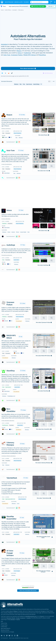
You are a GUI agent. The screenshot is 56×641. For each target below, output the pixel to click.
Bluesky (13, 618)
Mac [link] (21, 84)
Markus (15, 611)
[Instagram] (14, 635)
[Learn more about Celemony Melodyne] (4, 443)
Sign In (51, 2)
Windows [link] (16, 84)
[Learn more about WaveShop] (4, 371)
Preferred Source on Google (7, 632)
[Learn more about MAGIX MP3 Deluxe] (4, 336)
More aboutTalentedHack (43, 498)
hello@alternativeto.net (31, 616)
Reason (19, 51)
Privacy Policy (4, 625)
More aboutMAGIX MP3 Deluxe (43, 355)
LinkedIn (29, 618)
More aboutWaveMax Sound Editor (43, 537)
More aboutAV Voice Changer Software (43, 571)
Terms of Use (4, 623)
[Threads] (12, 635)
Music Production (17, 133)
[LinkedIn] (17, 635)
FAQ (2, 621)
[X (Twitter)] (4, 635)
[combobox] (39, 2)
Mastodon (8, 618)
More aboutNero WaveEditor (43, 429)
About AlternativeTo (5, 628)
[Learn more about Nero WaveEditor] (4, 409)
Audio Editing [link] (36, 84)
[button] (44, 120)
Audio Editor (16, 259)
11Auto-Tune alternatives (7, 164)
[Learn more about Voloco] (4, 211)
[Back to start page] (2, 2)
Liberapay (12, 619)
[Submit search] (31, 2)
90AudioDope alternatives (7, 255)
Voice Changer (17, 570)
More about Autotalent (27, 68)
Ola (11, 611)
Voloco (20, 53)
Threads (18, 618)
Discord (42, 616)
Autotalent (4, 44)
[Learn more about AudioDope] (4, 245)
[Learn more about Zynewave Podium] (4, 303)
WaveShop (42, 55)
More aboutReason (43, 135)
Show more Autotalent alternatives (28, 590)
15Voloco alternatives (6, 218)
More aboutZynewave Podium (43, 322)
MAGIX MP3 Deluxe (29, 55)
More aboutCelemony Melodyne (43, 462)
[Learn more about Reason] (4, 115)
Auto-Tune (7, 55)
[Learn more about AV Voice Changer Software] (4, 551)
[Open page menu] (54, 2)
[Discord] (1, 635)
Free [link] (24, 84)
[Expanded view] (49, 81)
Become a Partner (5, 630)
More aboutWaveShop (43, 391)
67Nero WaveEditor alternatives (8, 420)
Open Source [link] (29, 84)
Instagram (22, 618)
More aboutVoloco (43, 230)
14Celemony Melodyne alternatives (9, 455)
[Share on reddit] (8, 73)
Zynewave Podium (17, 55)
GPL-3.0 (12, 499)
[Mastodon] (7, 635)
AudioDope (27, 53)
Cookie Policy (4, 626)
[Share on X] (5, 73)
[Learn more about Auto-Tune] (4, 151)
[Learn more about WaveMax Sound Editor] (4, 517)
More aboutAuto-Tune (43, 170)
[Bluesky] (9, 635)
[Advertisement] (28, 21)
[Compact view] (50, 81)
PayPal (18, 619)
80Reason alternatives (6, 128)
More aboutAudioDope (43, 265)
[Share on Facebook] (2, 73)
